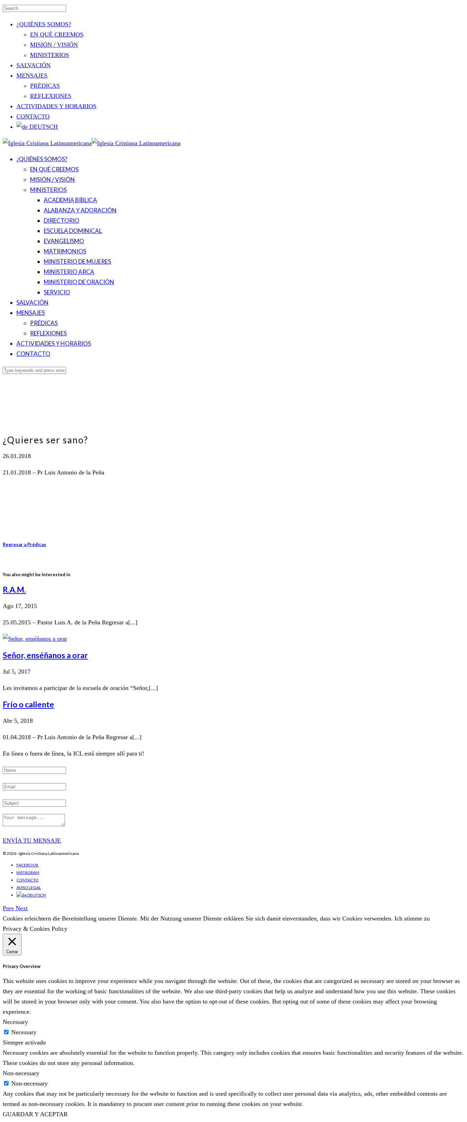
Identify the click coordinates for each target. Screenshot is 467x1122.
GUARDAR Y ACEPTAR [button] (35, 1114)
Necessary (24, 1032)
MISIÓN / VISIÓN (54, 44)
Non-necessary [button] (21, 1073)
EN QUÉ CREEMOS (56, 34)
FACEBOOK (27, 865)
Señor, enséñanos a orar (45, 655)
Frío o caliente (28, 704)
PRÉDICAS (45, 85)
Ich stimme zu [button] (412, 918)
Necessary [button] (15, 1022)
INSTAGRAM (27, 872)
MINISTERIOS (49, 55)
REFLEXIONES (50, 96)
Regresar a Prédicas (24, 544)
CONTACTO (33, 116)
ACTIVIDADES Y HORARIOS (56, 106)
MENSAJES (32, 75)
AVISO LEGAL (28, 887)
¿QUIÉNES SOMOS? (43, 24)
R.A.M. (14, 589)
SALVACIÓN (33, 65)
